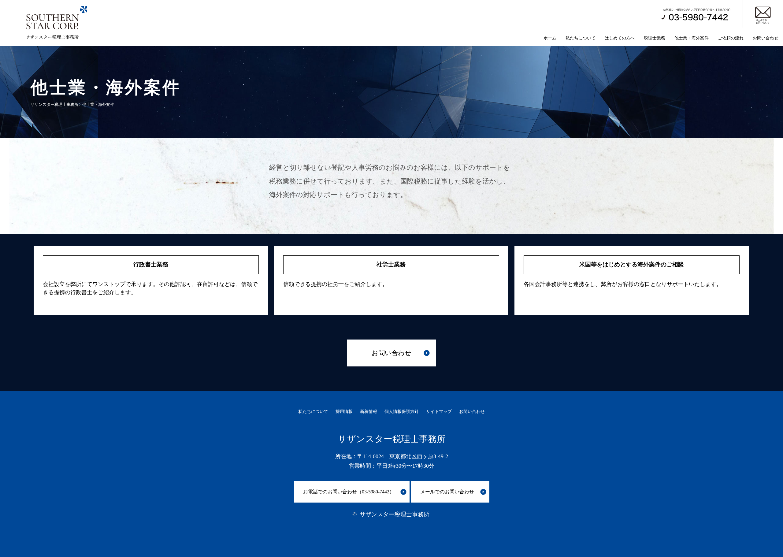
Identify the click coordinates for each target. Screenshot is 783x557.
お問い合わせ (765, 38)
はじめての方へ (620, 38)
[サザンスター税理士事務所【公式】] (51, 38)
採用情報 (344, 411)
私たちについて (581, 38)
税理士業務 (654, 38)
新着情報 (368, 411)
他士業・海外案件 (691, 38)
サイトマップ (439, 411)
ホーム (550, 38)
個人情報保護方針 (401, 411)
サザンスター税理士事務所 (394, 514)
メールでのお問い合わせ (447, 491)
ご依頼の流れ (731, 38)
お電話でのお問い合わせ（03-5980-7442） (348, 491)
